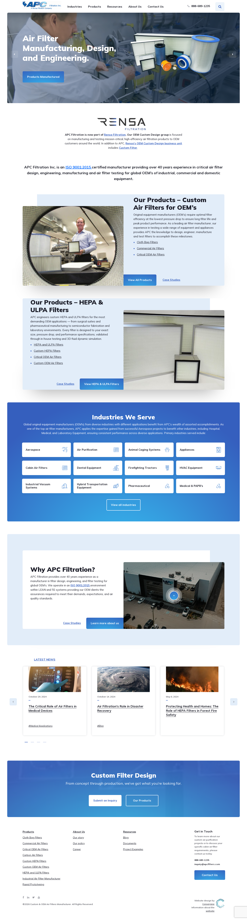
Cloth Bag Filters (147, 242)
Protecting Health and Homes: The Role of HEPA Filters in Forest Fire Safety (192, 710)
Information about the (202, 909)
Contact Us (156, 6)
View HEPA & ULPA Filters (101, 384)
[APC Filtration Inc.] (42, 5)
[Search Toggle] (219, 6)
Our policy (79, 843)
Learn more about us (105, 623)
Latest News (44, 659)
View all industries (123, 505)
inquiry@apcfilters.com (207, 864)
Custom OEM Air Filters (48, 363)
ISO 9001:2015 (78, 167)
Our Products (142, 800)
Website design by (204, 902)
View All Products (140, 280)
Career (77, 849)
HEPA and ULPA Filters (48, 344)
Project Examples (133, 849)
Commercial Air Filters (150, 248)
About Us (135, 6)
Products (94, 6)
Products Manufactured (43, 77)
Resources (114, 6)
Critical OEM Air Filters (151, 254)
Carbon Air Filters (33, 855)
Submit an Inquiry (105, 800)
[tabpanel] (123, 58)
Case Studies (171, 280)
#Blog (100, 725)
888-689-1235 (200, 6)
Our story (78, 837)
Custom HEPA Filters (47, 350)
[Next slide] (232, 54)
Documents (129, 843)
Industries (74, 6)
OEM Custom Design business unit (159, 143)
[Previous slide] (14, 54)
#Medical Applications (40, 725)
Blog (126, 837)
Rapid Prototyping (33, 884)
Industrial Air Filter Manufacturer (41, 878)
